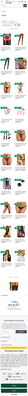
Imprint (9, 369)
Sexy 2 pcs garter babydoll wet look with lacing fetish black (6, 240)
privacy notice (9, 326)
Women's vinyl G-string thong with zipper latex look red (20, 143)
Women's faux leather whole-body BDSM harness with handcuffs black (20, 95)
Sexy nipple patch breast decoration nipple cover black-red (21, 240)
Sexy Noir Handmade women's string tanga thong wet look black (20, 167)
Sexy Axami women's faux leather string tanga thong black (7, 95)
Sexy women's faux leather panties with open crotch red (5, 47)
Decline (14, 390)
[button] (19, 1)
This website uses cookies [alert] (14, 351)
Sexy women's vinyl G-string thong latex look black (20, 216)
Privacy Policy (4, 369)
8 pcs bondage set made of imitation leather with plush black (6, 143)
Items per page (7, 25)
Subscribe (21, 331)
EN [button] (15, 1)
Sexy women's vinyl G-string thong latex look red (6, 167)
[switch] (4, 374)
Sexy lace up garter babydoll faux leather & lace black (6, 192)
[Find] (25, 5)
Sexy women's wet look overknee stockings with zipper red (21, 47)
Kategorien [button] (4, 295)
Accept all (14, 385)
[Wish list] (22, 1)
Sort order (12, 22)
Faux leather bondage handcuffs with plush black (20, 192)
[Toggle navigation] (2, 1)
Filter (4, 22)
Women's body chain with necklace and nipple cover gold (21, 71)
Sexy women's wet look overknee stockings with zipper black (6, 71)
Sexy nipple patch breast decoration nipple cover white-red (21, 264)
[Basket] (25, 1)
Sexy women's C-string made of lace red (6, 119)
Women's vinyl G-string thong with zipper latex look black (6, 216)
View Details (14, 394)
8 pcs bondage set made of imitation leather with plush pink (20, 119)
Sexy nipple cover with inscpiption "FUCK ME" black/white (6, 264)
